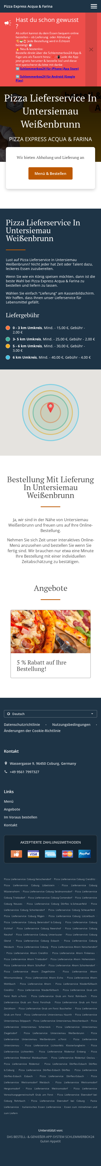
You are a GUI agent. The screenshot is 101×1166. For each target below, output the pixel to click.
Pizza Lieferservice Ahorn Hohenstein (72, 959)
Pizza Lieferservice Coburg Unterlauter (39, 934)
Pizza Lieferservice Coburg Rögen (24, 916)
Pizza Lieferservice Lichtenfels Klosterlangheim (55, 1045)
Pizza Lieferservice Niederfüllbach (38, 990)
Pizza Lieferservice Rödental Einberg (62, 1051)
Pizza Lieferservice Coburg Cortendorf (50, 897)
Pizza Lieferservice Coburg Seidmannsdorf (47, 891)
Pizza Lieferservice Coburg (32, 947)
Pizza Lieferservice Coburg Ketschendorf (27, 879)
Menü (8, 801)
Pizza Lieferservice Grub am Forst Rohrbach (59, 996)
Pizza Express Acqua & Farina (28, 6)
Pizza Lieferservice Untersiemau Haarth (48, 1014)
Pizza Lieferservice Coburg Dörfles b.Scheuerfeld (57, 903)
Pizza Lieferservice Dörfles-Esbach (62, 1076)
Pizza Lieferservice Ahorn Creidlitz (27, 953)
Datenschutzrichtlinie (22, 724)
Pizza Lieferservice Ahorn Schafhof (24, 965)
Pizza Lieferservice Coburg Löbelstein (29, 885)
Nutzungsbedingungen (71, 724)
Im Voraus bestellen (20, 817)
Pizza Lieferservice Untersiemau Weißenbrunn (54, 1033)
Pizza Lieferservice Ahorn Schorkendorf (72, 965)
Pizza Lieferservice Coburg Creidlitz (74, 879)
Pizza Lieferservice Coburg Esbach (37, 940)
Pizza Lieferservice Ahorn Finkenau (73, 953)
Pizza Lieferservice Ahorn (35, 983)
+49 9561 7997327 (24, 772)
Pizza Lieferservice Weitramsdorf (46, 1088)
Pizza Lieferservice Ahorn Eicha (44, 977)
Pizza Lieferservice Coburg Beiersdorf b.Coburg (32, 922)
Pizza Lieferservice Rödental (21, 1064)
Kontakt (10, 825)
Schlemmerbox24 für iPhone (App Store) (49, 69)
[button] (94, 6)
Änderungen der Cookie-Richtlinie (32, 730)
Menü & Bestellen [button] (50, 173)
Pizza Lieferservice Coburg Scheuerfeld (71, 910)
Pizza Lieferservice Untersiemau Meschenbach (60, 1020)
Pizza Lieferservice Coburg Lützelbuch (72, 916)
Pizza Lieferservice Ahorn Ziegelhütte (29, 971)
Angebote (12, 809)
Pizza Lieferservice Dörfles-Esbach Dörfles (44, 1070)
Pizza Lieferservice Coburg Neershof (39, 928)
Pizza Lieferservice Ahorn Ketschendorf (74, 947)
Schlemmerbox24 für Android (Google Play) (45, 78)
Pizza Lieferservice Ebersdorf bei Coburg (58, 1100)
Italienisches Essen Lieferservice (42, 1107)
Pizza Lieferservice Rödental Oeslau (73, 1057)
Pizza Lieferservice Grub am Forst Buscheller (45, 1008)
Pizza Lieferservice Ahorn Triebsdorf (25, 959)
